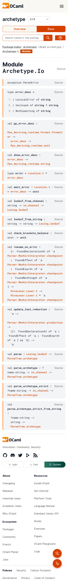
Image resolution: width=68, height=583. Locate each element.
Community (9, 536)
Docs (51, 29)
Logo (37, 551)
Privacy (25, 578)
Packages (8, 529)
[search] (57, 553)
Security (21, 570)
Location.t (36, 173)
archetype (14, 19)
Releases (8, 490)
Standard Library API (46, 513)
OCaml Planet (11, 552)
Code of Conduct (44, 578)
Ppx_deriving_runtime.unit (30, 145)
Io (18, 51)
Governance (10, 578)
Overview (20, 29)
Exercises (39, 528)
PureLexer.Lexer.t (24, 291)
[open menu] (61, 6)
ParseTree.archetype (22, 358)
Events (7, 544)
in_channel (31, 205)
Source (61, 69)
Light (14, 464)
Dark (35, 464)
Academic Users (12, 506)
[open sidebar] (57, 563)
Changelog (9, 483)
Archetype (9, 51)
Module (26, 51)
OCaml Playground (45, 543)
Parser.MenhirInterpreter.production (35, 322)
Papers (38, 536)
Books (37, 521)
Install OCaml (41, 483)
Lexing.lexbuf (17, 209)
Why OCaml (9, 513)
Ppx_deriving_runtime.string (28, 163)
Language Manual (44, 506)
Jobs (5, 559)
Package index (12, 47)
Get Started (41, 490)
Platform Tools (43, 498)
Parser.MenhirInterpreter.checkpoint (35, 255)
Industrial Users (12, 498)
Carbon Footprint (41, 570)
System (57, 464)
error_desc (18, 141)
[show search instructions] (60, 37)
